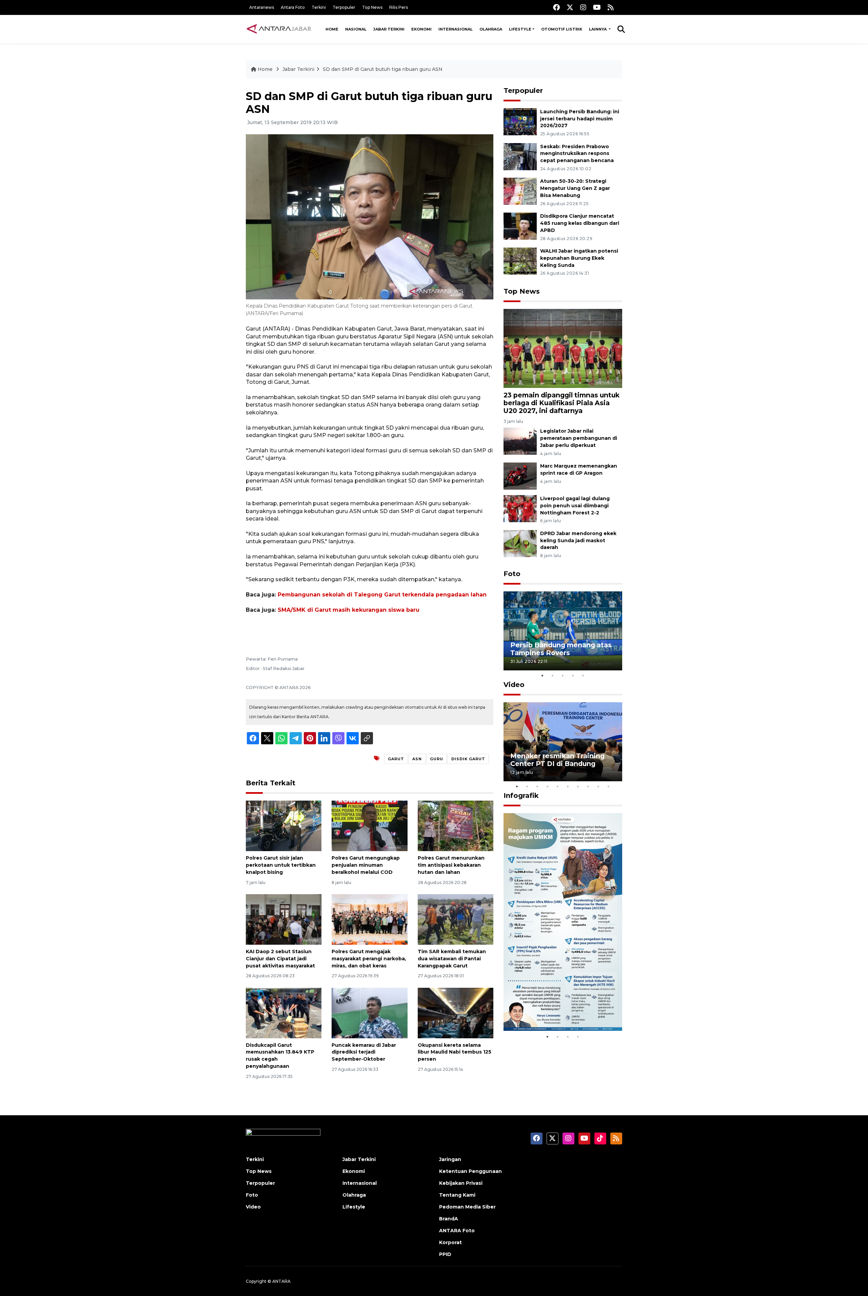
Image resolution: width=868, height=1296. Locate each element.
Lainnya (598, 29)
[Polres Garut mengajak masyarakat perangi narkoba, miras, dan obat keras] (369, 919)
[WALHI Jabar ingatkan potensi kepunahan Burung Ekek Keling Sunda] (520, 260)
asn (417, 759)
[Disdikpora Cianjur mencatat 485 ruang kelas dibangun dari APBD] (520, 225)
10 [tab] (608, 786)
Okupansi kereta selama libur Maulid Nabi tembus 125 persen (454, 1052)
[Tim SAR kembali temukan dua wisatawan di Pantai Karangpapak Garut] (455, 919)
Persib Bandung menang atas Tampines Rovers (561, 649)
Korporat (450, 1242)
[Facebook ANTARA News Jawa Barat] (556, 7)
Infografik (521, 795)
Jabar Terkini (389, 29)
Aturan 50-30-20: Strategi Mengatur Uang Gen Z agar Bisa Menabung (575, 188)
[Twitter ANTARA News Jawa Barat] (570, 7)
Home (332, 29)
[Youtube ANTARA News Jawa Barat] (597, 7)
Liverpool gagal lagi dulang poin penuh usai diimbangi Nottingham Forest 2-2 (575, 505)
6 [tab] (568, 786)
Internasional (455, 29)
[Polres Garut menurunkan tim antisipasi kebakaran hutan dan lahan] (455, 825)
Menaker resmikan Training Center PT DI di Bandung (557, 760)
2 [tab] (552, 675)
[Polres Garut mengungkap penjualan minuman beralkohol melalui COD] (369, 825)
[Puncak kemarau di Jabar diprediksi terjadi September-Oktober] (369, 1012)
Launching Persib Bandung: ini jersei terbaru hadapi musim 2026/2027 (579, 119)
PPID (445, 1254)
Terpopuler (344, 7)
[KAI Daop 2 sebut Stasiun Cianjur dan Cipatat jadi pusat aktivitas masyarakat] (283, 919)
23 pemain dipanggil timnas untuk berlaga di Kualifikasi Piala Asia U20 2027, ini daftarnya (561, 403)
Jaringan (450, 1159)
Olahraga (490, 29)
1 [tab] (542, 675)
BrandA (448, 1219)
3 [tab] (562, 675)
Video (514, 685)
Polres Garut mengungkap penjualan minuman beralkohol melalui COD (366, 865)
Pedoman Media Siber (467, 1207)
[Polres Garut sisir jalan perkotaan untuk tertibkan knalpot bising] (283, 825)
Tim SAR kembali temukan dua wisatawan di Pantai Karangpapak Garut (452, 958)
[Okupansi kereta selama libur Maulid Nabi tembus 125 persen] (455, 1012)
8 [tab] (588, 786)
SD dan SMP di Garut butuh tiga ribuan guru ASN (382, 69)
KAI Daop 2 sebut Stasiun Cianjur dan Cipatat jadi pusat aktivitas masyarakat (280, 958)
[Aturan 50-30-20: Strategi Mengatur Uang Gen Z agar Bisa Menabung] (520, 191)
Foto (512, 574)
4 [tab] (573, 675)
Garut (396, 759)
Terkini (319, 7)
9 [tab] (598, 786)
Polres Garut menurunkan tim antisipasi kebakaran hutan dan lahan (451, 865)
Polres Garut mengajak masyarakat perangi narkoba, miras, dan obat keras (369, 958)
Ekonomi (421, 29)
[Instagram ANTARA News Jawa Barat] (583, 7)
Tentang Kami (457, 1195)
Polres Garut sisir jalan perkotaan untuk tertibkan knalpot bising (281, 865)
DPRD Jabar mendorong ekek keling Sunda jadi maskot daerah (578, 540)
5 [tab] (583, 675)
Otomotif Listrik (561, 29)
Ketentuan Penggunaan (470, 1171)
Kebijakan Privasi (460, 1183)
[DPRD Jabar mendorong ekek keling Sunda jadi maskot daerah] (520, 543)
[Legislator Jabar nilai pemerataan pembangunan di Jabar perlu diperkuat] (520, 440)
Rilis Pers (398, 7)
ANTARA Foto (457, 1231)
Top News (372, 7)
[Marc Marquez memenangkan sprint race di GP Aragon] (520, 475)
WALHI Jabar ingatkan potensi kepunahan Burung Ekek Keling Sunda (579, 258)
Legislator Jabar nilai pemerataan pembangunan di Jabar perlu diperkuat (578, 438)
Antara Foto (293, 7)
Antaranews (261, 7)
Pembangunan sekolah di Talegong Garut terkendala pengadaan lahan (382, 594)
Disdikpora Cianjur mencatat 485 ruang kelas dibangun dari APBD (579, 223)
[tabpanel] (563, 630)
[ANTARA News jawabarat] (280, 29)
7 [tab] (578, 786)
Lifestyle (520, 29)
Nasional (356, 29)
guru (436, 759)
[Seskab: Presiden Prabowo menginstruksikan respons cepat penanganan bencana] (520, 156)
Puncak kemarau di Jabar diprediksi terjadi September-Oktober (364, 1052)
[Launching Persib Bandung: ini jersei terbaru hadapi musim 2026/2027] (520, 121)
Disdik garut (468, 759)
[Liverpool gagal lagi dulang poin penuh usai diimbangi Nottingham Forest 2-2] (520, 508)
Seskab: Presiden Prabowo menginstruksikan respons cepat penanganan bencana (577, 153)
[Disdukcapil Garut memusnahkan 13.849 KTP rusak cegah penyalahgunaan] (283, 1012)
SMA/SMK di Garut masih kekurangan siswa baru (348, 610)
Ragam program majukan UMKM (553, 1009)
